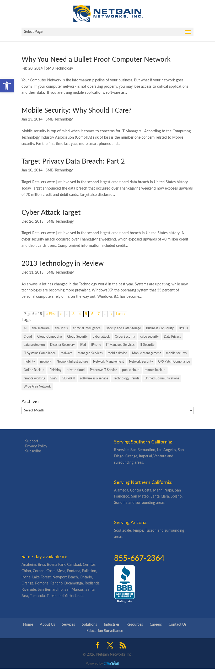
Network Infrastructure (72, 361)
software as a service (94, 378)
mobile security (176, 353)
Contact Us (177, 624)
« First (51, 314)
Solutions (89, 624)
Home (28, 624)
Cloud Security (77, 336)
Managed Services (90, 353)
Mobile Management (146, 353)
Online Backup (34, 370)
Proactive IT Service (103, 370)
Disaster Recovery (62, 344)
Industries (112, 624)
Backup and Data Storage (123, 328)
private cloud (76, 370)
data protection (34, 344)
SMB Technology (59, 68)
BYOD (183, 328)
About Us (47, 624)
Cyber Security (125, 336)
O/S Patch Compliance (174, 361)
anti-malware (41, 328)
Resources (134, 624)
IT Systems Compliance (40, 353)
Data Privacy (172, 336)
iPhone (96, 344)
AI (25, 328)
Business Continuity (160, 328)
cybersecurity (149, 336)
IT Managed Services (120, 344)
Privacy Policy (36, 446)
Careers (156, 624)
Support (31, 441)
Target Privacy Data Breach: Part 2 (73, 161)
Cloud (28, 336)
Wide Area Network (37, 386)
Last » (120, 314)
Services (68, 624)
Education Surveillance (105, 631)
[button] (7, 85)
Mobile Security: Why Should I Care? (77, 110)
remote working (34, 378)
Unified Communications (161, 378)
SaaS (53, 378)
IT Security (147, 344)
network (45, 361)
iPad (83, 344)
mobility (29, 361)
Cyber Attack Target (51, 212)
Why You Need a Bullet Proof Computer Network (96, 59)
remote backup (155, 370)
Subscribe (33, 451)
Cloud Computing (49, 336)
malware (66, 353)
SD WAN (68, 378)
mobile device (117, 353)
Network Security (141, 361)
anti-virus (61, 328)
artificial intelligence (86, 328)
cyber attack (101, 336)
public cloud (130, 370)
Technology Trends (126, 378)
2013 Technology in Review (63, 263)
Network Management (108, 361)
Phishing (55, 370)
